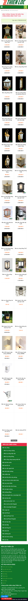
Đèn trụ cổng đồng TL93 (21, 66)
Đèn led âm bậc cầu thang (9, 486)
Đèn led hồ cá (6, 465)
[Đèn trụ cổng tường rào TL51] (21, 317)
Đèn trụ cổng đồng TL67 (21, 248)
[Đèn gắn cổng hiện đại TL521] (7, 213)
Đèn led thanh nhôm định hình (10, 480)
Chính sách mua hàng (7, 566)
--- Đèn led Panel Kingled (9, 518)
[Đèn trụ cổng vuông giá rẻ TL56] (21, 265)
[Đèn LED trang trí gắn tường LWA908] (21, 342)
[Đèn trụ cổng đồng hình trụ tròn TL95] (21, 31)
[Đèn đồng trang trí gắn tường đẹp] (7, 135)
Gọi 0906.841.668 (6, 598)
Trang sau (14, 440)
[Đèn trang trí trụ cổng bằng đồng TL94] (7, 57)
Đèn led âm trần (6, 498)
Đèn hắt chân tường (7, 471)
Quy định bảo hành (6, 569)
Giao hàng (4, 573)
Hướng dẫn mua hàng (7, 578)
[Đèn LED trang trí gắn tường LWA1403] (7, 342)
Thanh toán (4, 576)
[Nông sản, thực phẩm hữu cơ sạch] (14, 2)
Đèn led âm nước (7, 462)
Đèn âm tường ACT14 (21, 430)
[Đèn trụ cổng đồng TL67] (21, 239)
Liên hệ (4, 583)
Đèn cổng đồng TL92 (7, 92)
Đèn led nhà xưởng (7, 536)
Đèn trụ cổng (5, 447)
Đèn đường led (6, 533)
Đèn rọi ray (5, 539)
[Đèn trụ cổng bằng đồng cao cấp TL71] (7, 239)
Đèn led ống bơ (6, 527)
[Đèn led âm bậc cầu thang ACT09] (21, 368)
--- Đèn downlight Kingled (9, 507)
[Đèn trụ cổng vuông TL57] (7, 265)
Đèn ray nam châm (7, 483)
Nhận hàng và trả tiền (7, 571)
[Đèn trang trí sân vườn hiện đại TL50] (7, 317)
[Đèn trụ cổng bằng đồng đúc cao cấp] (7, 187)
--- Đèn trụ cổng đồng (8, 456)
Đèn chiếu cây (6, 474)
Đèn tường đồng (6, 492)
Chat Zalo (4, 596)
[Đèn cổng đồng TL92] (7, 83)
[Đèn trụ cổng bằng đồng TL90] (21, 161)
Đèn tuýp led (5, 510)
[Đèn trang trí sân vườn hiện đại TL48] (21, 291)
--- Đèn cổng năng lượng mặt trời (11, 459)
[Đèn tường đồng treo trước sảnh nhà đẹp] (7, 109)
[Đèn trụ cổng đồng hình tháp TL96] (7, 31)
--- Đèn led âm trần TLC (8, 501)
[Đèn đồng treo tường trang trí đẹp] (21, 135)
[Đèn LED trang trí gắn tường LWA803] (7, 368)
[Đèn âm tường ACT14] (21, 420)
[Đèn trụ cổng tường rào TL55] (7, 291)
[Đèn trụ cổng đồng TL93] (21, 57)
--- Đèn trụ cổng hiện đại (8, 453)
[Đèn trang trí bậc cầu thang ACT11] (21, 394)
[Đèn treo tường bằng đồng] (7, 161)
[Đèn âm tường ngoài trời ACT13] (7, 420)
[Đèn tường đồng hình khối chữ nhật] (21, 109)
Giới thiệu (4, 580)
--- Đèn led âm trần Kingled (9, 504)
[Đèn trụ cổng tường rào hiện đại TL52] (21, 187)
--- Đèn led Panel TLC (8, 516)
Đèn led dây (5, 524)
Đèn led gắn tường (7, 489)
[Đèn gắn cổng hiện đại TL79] (21, 213)
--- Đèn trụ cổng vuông (8, 450)
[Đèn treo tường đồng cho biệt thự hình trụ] (21, 83)
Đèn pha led (5, 530)
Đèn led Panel (6, 513)
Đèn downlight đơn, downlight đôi (11, 495)
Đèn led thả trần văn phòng (9, 477)
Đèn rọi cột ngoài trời (8, 468)
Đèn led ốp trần (6, 521)
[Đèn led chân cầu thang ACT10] (7, 394)
